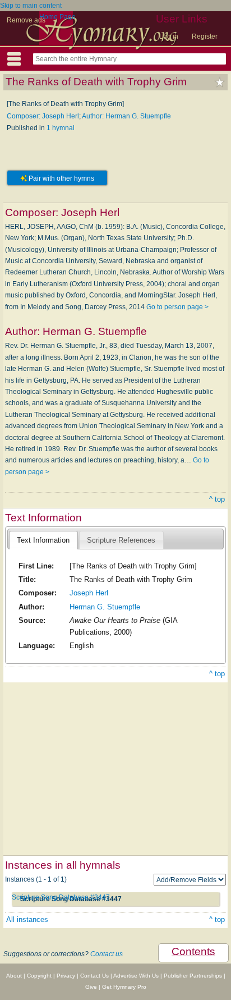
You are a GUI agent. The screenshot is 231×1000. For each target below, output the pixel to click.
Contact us (106, 954)
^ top (217, 499)
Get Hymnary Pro (124, 987)
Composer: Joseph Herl (43, 116)
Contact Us (94, 976)
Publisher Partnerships (193, 976)
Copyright (39, 976)
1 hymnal (61, 128)
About (14, 976)
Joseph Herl (89, 593)
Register (205, 36)
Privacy (66, 976)
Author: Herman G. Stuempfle (126, 116)
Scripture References (121, 540)
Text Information (43, 540)
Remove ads (26, 20)
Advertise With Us (136, 976)
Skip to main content (31, 6)
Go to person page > (177, 307)
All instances (27, 919)
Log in (168, 36)
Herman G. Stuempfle (105, 607)
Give (91, 987)
